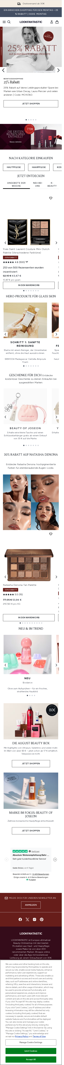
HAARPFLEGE (39, 167)
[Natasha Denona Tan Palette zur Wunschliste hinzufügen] (50, 533)
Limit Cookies (31, 1051)
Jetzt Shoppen (31, 103)
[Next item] (56, 242)
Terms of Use (39, 1036)
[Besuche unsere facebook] (20, 919)
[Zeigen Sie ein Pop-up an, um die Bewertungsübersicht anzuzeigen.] (26, 262)
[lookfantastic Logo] (31, 22)
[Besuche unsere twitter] (27, 919)
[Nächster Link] (56, 334)
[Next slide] (58, 70)
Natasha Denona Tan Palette (19, 585)
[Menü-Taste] (3, 22)
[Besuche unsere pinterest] (41, 919)
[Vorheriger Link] (5, 334)
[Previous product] (5, 577)
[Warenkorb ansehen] (57, 22)
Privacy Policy (21, 1036)
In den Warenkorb (28, 285)
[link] (51, 22)
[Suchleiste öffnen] (9, 22)
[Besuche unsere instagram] (34, 919)
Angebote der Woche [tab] (16, 184)
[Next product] (56, 577)
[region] (31, 1012)
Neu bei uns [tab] (37, 184)
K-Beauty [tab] (52, 184)
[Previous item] (5, 242)
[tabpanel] (31, 242)
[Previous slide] (3, 70)
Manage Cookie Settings (30, 1042)
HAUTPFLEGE (14, 167)
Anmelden (31, 905)
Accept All (31, 1059)
